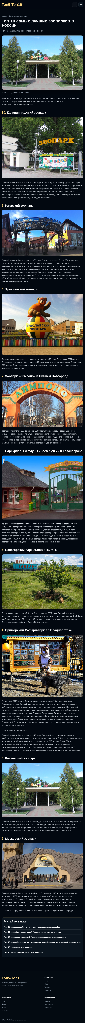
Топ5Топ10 (12, 4)
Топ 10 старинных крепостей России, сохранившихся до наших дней (35, 937)
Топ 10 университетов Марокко (18, 947)
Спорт (4, 1007)
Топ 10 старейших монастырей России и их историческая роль (32, 932)
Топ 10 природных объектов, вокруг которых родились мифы (32, 927)
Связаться (47, 1007)
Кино (46, 981)
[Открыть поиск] (74, 4)
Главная (4, 16)
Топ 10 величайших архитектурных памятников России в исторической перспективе (42, 942)
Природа (47, 990)
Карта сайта (48, 1004)
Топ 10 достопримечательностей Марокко (23, 952)
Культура (5, 1010)
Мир (3, 1001)
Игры (46, 984)
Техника (47, 987)
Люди (4, 1004)
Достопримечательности (18, 16)
